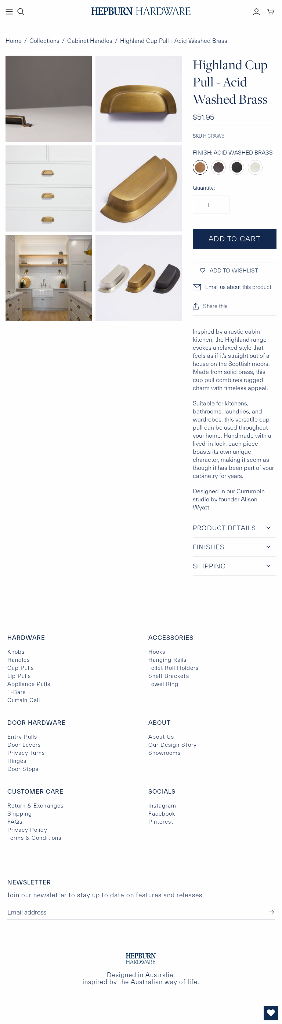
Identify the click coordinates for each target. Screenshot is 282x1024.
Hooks (156, 652)
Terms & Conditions (34, 838)
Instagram (162, 805)
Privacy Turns (26, 753)
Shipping (19, 813)
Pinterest (160, 822)
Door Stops (23, 769)
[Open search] (21, 11)
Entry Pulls (22, 737)
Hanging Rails (167, 660)
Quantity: (204, 188)
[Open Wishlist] (271, 1013)
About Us (161, 737)
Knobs (16, 652)
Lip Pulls (19, 676)
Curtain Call (23, 700)
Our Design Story (172, 745)
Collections (44, 40)
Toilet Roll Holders (173, 668)
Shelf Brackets (168, 676)
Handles (18, 660)
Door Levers (24, 745)
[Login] (256, 12)
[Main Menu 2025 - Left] (9, 11)
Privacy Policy (27, 830)
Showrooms (164, 753)
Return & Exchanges (35, 805)
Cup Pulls (20, 668)
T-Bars (16, 692)
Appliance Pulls (28, 684)
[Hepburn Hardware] (141, 11)
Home (14, 40)
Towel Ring (163, 684)
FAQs (14, 822)
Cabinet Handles (89, 40)
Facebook (161, 813)
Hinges (16, 761)
